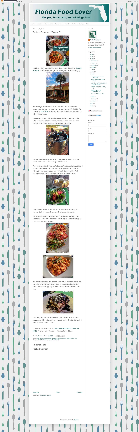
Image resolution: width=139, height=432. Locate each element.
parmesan (49, 338)
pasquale (54, 338)
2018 (91, 54)
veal (75, 338)
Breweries (58, 24)
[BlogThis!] (59, 336)
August (93, 67)
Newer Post (36, 392)
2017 (91, 56)
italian (45, 338)
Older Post (79, 392)
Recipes (40, 24)
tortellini (68, 338)
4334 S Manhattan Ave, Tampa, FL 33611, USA (48, 339)
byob (38, 338)
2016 (91, 59)
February (93, 99)
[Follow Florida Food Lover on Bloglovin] (95, 116)
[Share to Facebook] (62, 336)
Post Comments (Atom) (45, 395)
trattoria (72, 338)
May (92, 74)
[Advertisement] (96, 176)
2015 (91, 103)
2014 (91, 106)
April (92, 96)
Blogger (76, 419)
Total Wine (44, 111)
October (93, 63)
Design (81, 24)
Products (66, 24)
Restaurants (48, 24)
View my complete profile (94, 47)
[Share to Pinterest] (64, 336)
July (92, 69)
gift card (41, 338)
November (94, 60)
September (94, 65)
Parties (74, 24)
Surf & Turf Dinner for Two (97, 94)
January (93, 101)
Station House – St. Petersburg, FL (96, 91)
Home (33, 24)
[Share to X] (60, 336)
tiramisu (64, 338)
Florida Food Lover (95, 40)
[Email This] (57, 336)
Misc (87, 24)
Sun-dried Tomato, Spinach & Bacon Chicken (98, 83)
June (92, 72)
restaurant (59, 338)
